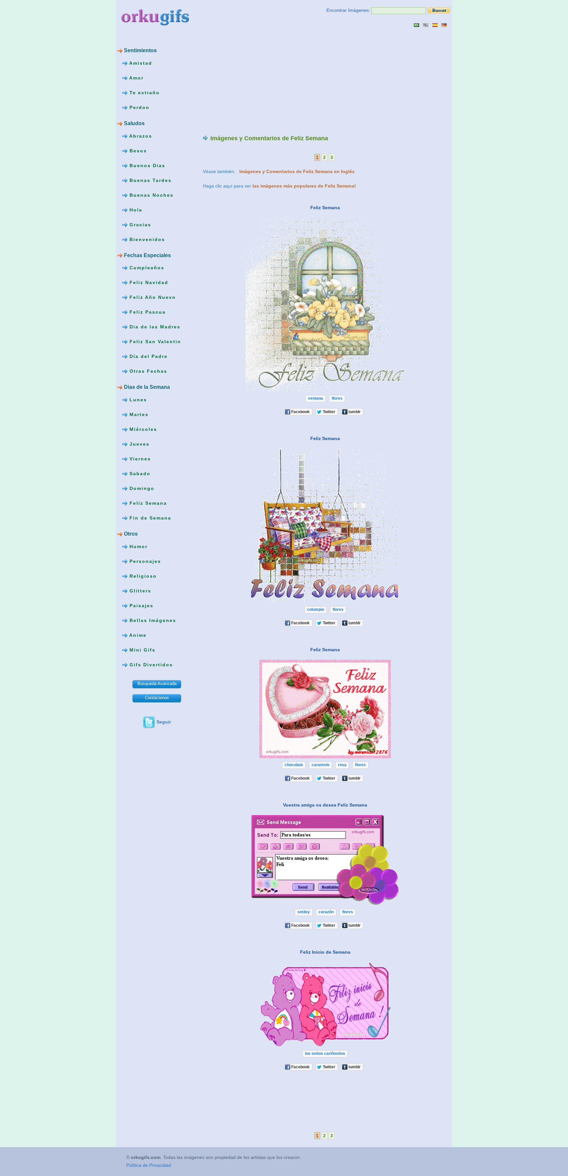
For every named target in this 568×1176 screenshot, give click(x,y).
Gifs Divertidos (150, 664)
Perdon (139, 107)
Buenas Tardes (150, 180)
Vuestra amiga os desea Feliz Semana (325, 805)
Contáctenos (157, 697)
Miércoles (142, 429)
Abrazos (140, 135)
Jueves (139, 444)
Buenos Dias (146, 165)
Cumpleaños (146, 267)
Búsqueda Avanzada (157, 683)
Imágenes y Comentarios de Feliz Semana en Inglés (297, 171)
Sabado (139, 473)
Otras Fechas (147, 371)
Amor (136, 77)
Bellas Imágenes (152, 620)
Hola (135, 209)
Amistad (140, 63)
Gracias (139, 224)
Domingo (141, 488)
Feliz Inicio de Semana (325, 952)
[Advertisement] (258, 81)
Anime (137, 635)
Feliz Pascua (147, 312)
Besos (137, 150)
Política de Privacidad (148, 1165)
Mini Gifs (141, 650)
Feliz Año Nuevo (152, 297)
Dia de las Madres (154, 326)
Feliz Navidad (148, 282)
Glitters (139, 590)
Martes (138, 414)
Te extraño (144, 92)
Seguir (163, 721)
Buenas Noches (151, 194)
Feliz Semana (147, 503)
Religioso (142, 576)
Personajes (144, 561)
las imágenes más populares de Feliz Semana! (304, 186)
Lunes (137, 399)
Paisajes (141, 605)
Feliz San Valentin (154, 341)
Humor (138, 546)
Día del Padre (148, 356)
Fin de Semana (149, 518)
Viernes (139, 458)
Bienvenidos (146, 239)
